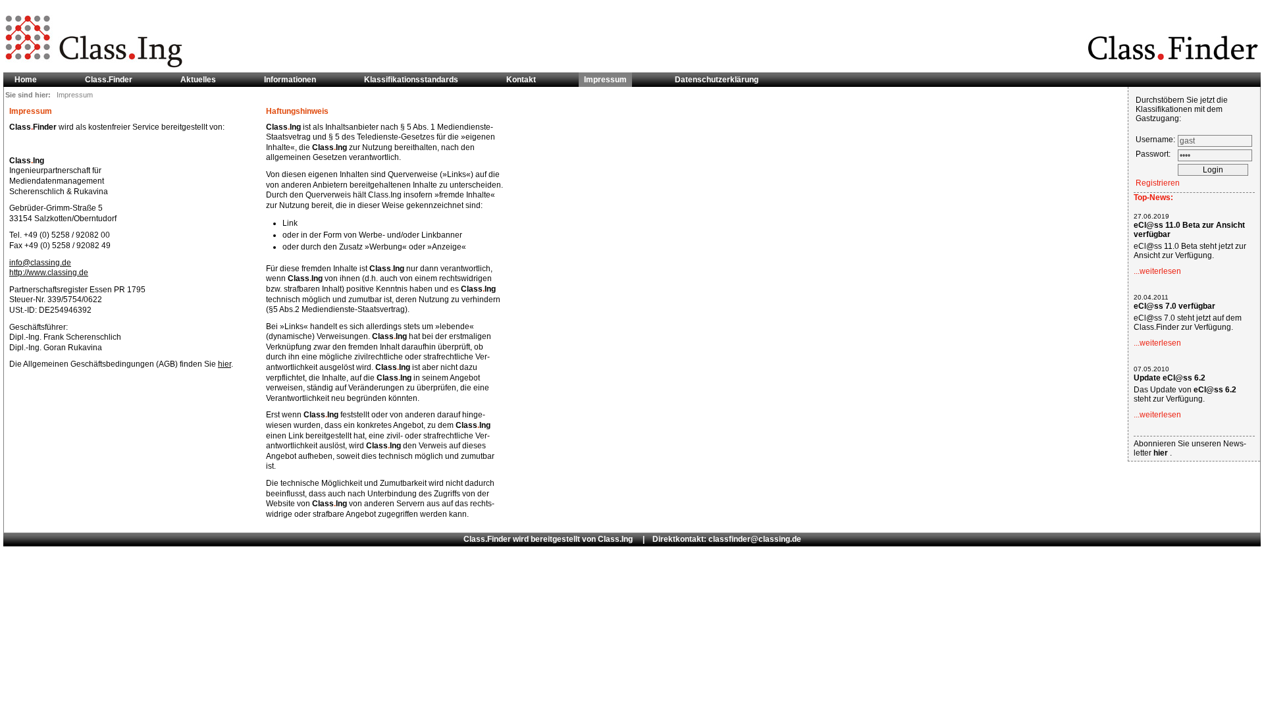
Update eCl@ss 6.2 (1169, 377)
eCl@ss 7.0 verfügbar (1174, 306)
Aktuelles (198, 79)
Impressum (605, 79)
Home (25, 79)
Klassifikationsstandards (411, 79)
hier (224, 364)
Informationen (290, 79)
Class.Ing (615, 539)
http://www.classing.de (48, 272)
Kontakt (521, 79)
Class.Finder (108, 79)
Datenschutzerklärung (716, 79)
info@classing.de (40, 262)
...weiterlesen (1157, 271)
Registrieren (1158, 183)
